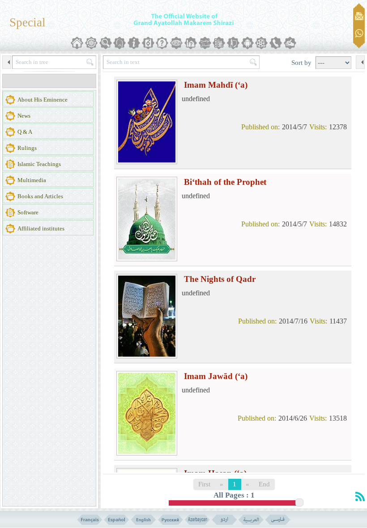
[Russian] (170, 520)
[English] (143, 520)
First (204, 484)
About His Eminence (42, 99)
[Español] (116, 520)
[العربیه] (251, 520)
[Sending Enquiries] (359, 16)
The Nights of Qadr (220, 279)
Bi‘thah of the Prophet (225, 182)
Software (27, 212)
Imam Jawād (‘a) (216, 376)
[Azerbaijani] (197, 520)
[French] (89, 520)
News (23, 115)
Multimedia (31, 180)
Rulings (27, 148)
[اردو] (224, 520)
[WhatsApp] (359, 33)
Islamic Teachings (39, 164)
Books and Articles (40, 196)
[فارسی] (277, 520)
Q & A (24, 131)
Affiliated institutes (40, 228)
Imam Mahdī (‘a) (216, 84)
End (264, 484)
